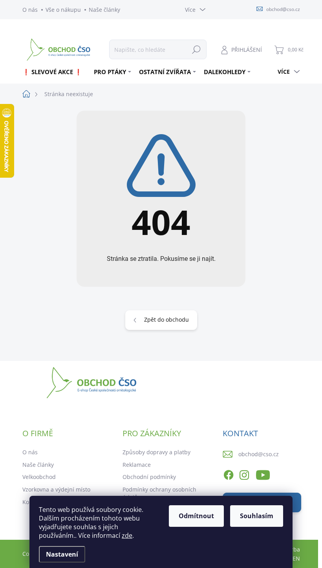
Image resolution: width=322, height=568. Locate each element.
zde (127, 535)
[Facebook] (228, 474)
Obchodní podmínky (149, 477)
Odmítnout (196, 516)
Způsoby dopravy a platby (156, 452)
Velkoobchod (39, 477)
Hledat (196, 49)
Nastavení (62, 554)
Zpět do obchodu (166, 319)
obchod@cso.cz (258, 454)
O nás (30, 9)
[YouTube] (263, 474)
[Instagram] (244, 474)
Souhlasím (256, 516)
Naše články (104, 9)
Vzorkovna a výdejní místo (56, 489)
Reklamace (137, 464)
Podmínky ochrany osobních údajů (159, 493)
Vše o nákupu (63, 9)
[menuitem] (55, 72)
